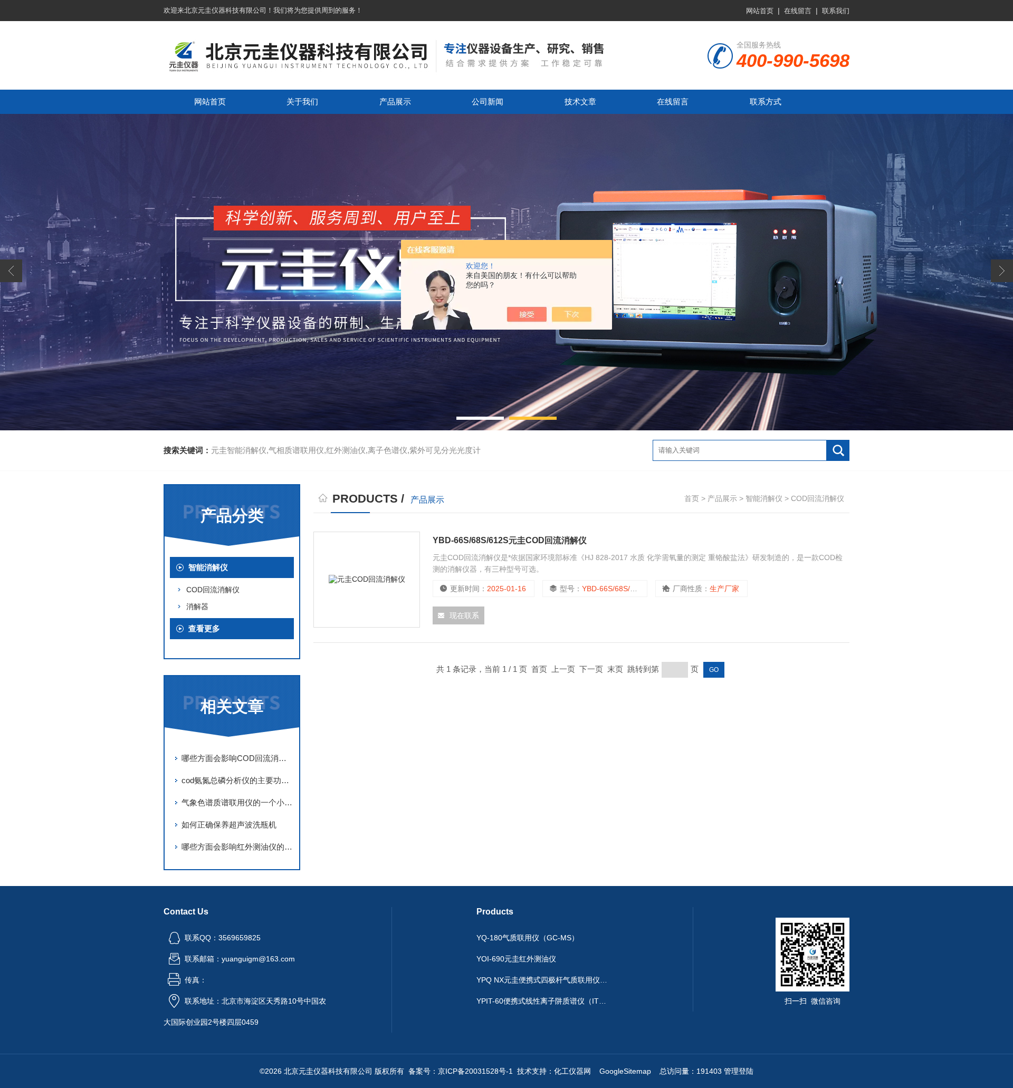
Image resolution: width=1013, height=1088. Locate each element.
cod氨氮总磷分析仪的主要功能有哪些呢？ (237, 780)
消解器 (197, 606)
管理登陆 (738, 1071)
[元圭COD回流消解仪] (366, 579)
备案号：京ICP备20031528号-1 (460, 1071)
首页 (691, 498)
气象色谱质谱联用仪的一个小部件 (237, 802)
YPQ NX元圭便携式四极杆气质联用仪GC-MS (542, 980)
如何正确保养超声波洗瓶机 (228, 824)
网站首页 (759, 11)
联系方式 (765, 101)
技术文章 (580, 101)
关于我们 (302, 101)
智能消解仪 (208, 567)
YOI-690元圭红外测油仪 (516, 959)
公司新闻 (487, 101)
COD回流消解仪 (213, 589)
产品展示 (395, 101)
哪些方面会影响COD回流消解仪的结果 (237, 758)
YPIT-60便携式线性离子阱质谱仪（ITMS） (542, 1001)
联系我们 (835, 11)
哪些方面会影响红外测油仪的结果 (237, 846)
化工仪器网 (572, 1071)
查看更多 (204, 628)
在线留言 (797, 11)
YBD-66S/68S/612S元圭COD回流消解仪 (510, 540)
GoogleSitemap (625, 1071)
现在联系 (464, 615)
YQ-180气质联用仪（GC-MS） (527, 937)
